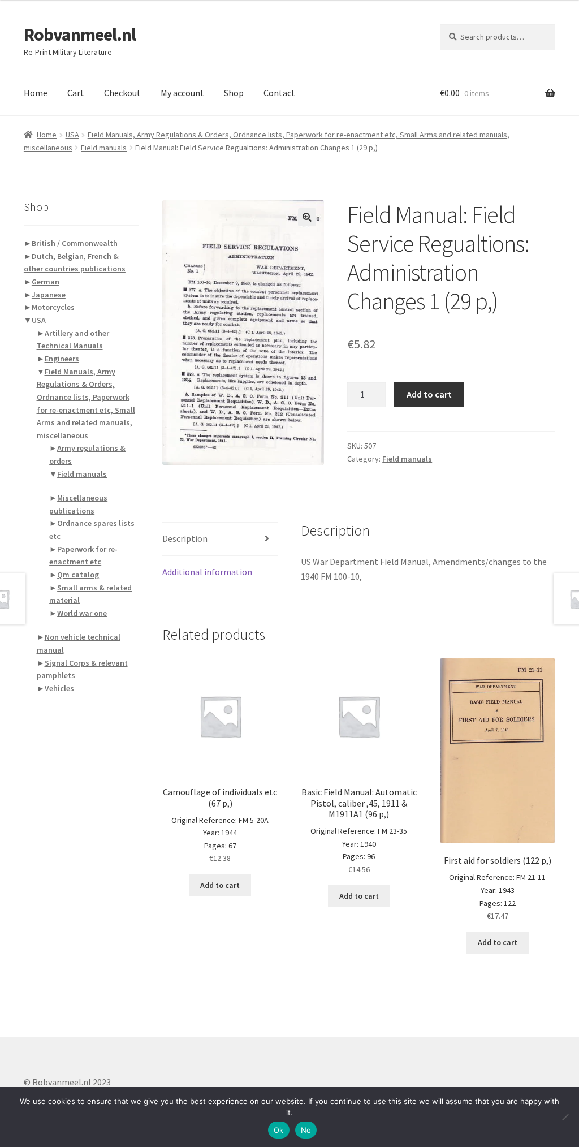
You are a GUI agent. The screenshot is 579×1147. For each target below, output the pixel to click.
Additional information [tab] (207, 571)
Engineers (62, 358)
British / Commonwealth (75, 243)
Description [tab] (185, 538)
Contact (279, 92)
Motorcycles (53, 307)
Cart (75, 92)
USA (72, 135)
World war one (82, 613)
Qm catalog (78, 575)
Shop (234, 92)
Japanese (49, 295)
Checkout (122, 92)
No (306, 1130)
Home (35, 92)
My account (182, 92)
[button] (307, 217)
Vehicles (59, 688)
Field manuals (104, 148)
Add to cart (429, 394)
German (45, 282)
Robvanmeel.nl (80, 34)
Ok (279, 1130)
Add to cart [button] (220, 885)
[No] (565, 1117)
